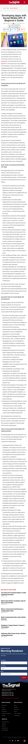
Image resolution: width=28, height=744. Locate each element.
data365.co (4, 63)
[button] (4, 2)
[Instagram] (15, 740)
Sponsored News (13, 8)
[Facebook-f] (9, 740)
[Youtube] (18, 740)
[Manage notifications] (24, 741)
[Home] (1, 8)
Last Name (3, 665)
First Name (3, 660)
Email (2, 671)
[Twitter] (12, 740)
